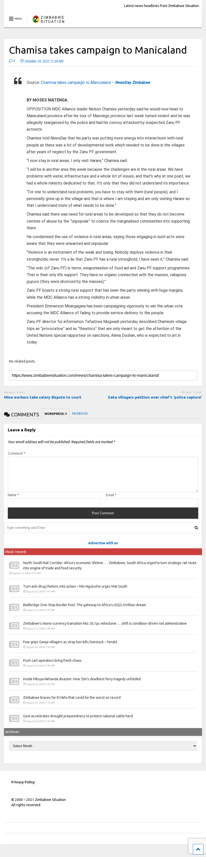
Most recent (15, 552)
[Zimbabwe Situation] (48, 23)
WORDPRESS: (55, 413)
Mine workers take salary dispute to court (43, 397)
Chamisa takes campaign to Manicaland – (95, 82)
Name (13, 495)
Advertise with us (103, 543)
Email (111, 495)
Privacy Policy (23, 782)
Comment (16, 453)
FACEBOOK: (80, 413)
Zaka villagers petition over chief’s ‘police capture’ (155, 397)
